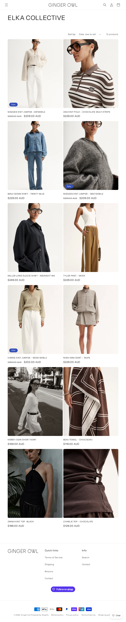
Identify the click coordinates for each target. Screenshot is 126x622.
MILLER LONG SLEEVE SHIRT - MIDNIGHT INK (31, 275)
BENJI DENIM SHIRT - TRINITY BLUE (26, 194)
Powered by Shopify (40, 615)
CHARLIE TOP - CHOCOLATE (78, 521)
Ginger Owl (26, 615)
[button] (6, 5)
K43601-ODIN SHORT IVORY (22, 439)
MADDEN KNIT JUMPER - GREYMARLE (83, 194)
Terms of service (88, 615)
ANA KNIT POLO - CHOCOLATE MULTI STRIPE (86, 112)
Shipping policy (105, 615)
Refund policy (57, 615)
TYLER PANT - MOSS (74, 275)
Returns (49, 571)
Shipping (49, 564)
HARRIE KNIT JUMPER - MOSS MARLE (27, 357)
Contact (49, 578)
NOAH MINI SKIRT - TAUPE (76, 357)
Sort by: (72, 34)
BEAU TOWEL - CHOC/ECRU (77, 439)
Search (85, 557)
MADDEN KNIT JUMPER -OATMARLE (26, 112)
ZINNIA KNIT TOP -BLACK (21, 521)
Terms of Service (54, 557)
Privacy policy (72, 615)
